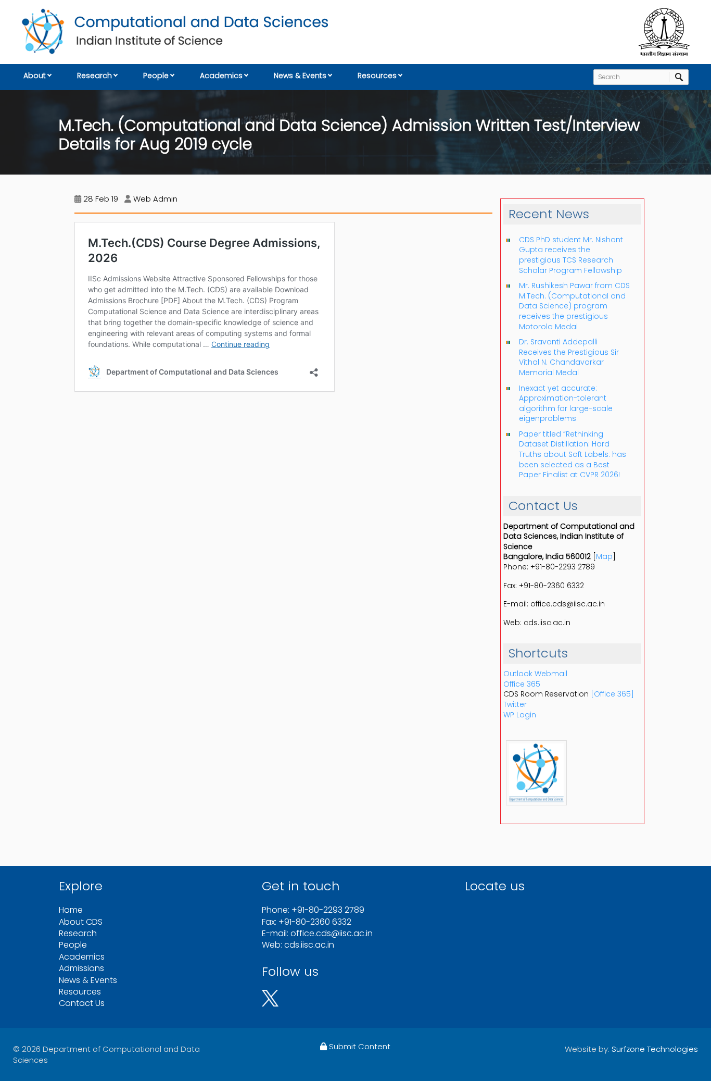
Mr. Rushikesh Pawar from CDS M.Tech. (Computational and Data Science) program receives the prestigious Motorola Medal (574, 305)
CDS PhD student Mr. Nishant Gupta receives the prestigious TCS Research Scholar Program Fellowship (571, 255)
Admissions (81, 968)
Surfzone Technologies (655, 1048)
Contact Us (82, 1003)
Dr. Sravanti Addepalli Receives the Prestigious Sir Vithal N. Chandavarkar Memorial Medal (569, 357)
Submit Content (358, 1046)
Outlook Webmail (535, 673)
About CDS (81, 922)
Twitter (515, 704)
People (156, 75)
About (34, 75)
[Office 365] (612, 694)
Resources (377, 75)
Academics (221, 75)
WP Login (519, 715)
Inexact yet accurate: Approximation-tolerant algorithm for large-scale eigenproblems (566, 403)
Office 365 (521, 684)
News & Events (300, 75)
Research (94, 75)
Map (604, 556)
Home (71, 910)
